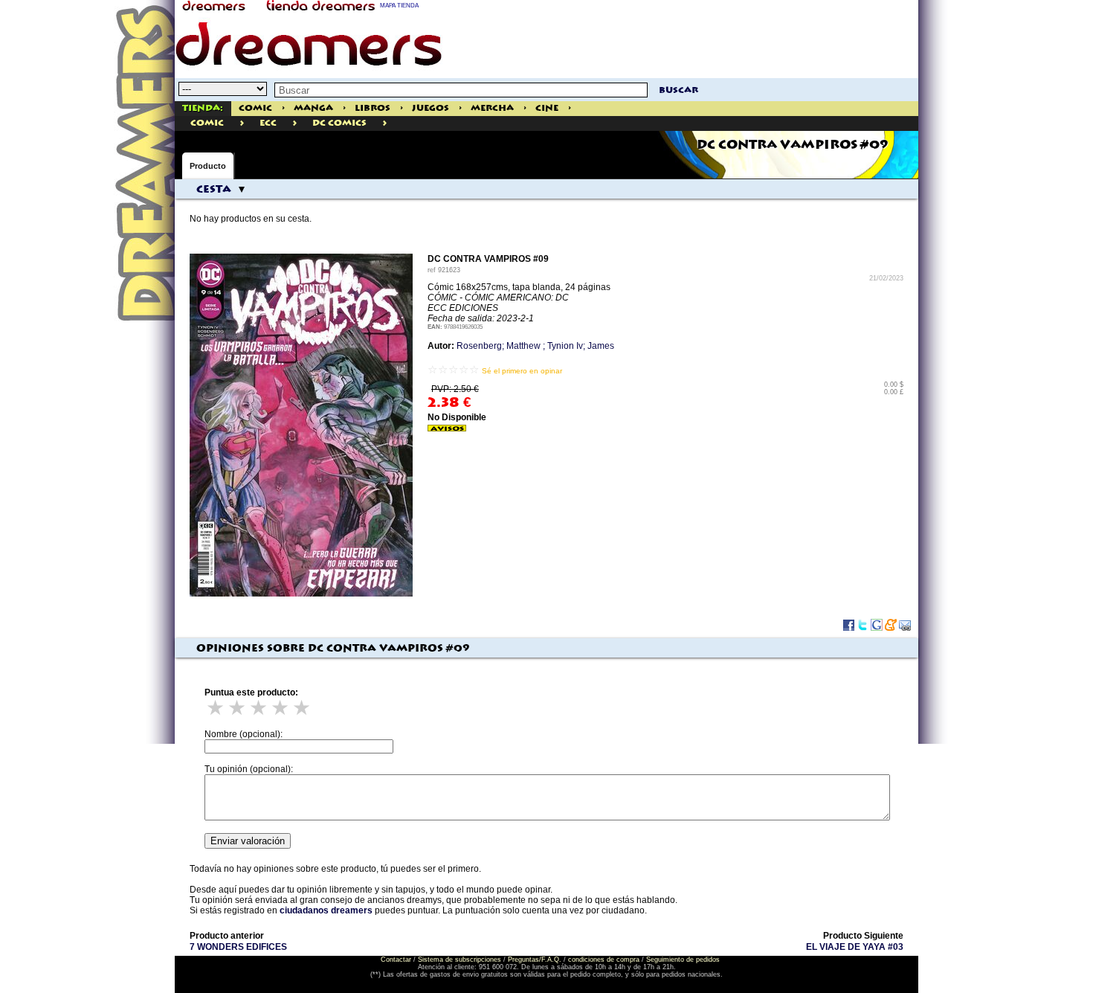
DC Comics (339, 123)
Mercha (492, 108)
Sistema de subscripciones (459, 959)
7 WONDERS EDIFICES (238, 947)
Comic (255, 108)
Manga (313, 108)
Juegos (430, 108)
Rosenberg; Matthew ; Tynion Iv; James (535, 346)
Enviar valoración (247, 840)
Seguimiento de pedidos (683, 959)
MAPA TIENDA (399, 5)
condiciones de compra (603, 959)
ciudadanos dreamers (326, 910)
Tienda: (202, 108)
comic (207, 123)
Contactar (396, 959)
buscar (678, 90)
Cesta (213, 189)
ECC (268, 123)
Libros (372, 108)
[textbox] (461, 90)
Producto (208, 165)
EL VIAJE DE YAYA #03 (854, 947)
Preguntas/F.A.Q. (534, 959)
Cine (546, 108)
